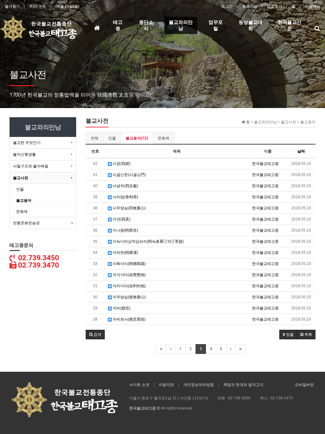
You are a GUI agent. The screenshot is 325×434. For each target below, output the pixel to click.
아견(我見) (121, 219)
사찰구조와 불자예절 (30, 166)
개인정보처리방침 (198, 385)
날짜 (301, 151)
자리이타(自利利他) (129, 286)
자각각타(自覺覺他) (129, 275)
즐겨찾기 (12, 6)
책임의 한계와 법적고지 (243, 385)
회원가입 (249, 6)
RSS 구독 (38, 6)
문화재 (163, 138)
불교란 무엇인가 (27, 142)
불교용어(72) (137, 138)
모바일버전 (304, 385)
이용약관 (166, 385)
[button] (95, 334)
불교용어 (23, 200)
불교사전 (20, 178)
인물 (112, 138)
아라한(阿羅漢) (125, 252)
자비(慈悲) (121, 308)
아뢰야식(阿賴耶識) (129, 263)
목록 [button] (307, 334)
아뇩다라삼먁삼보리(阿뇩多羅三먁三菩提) (148, 241)
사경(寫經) (121, 163)
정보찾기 (274, 6)
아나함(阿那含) (125, 230)
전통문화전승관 (26, 223)
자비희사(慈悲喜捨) (129, 319)
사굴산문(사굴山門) (129, 175)
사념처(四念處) (125, 186)
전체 (94, 138)
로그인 (227, 6)
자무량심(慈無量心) (129, 297)
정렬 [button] (289, 334)
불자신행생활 (24, 154)
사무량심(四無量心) (129, 208)
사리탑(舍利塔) (125, 197)
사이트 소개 (139, 385)
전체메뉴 (312, 6)
